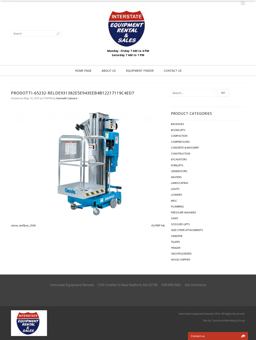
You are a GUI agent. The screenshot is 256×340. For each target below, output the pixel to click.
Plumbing (177, 206)
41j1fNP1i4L (158, 225)
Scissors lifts (180, 224)
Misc (174, 200)
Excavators (179, 159)
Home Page (83, 70)
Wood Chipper (180, 259)
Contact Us (173, 70)
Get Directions (195, 285)
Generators (179, 171)
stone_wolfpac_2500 (23, 225)
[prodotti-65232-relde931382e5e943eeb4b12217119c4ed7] (88, 163)
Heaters (176, 177)
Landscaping (179, 183)
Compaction (179, 136)
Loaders (176, 194)
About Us (109, 70)
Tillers (175, 242)
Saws (174, 218)
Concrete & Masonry (185, 147)
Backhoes (177, 124)
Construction (180, 153)
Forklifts (177, 165)
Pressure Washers (183, 212)
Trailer (175, 248)
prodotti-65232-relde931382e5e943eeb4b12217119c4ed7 (72, 93)
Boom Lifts (178, 130)
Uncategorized (181, 253)
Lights (175, 189)
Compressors (180, 142)
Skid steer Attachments (187, 230)
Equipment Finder (140, 70)
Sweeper (176, 236)
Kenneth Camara (66, 98)
